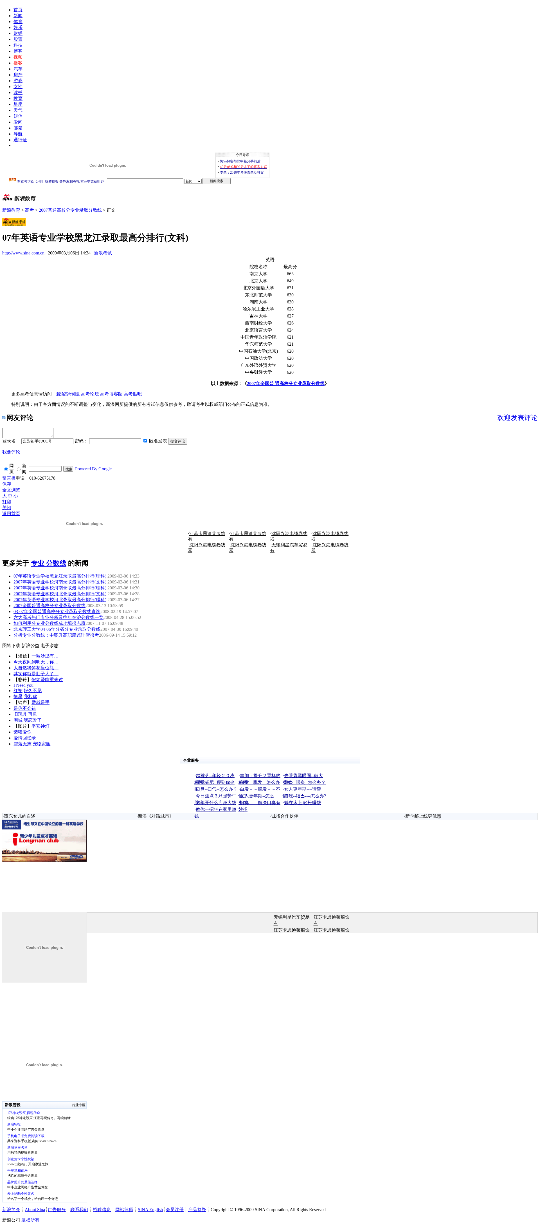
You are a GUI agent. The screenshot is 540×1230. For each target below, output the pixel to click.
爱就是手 (41, 702)
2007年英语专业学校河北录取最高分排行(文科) (60, 593)
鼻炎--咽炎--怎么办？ (305, 782)
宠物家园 (42, 743)
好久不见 (33, 690)
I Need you (23, 685)
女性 (18, 86)
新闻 (18, 15)
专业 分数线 (48, 563)
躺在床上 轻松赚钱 (302, 802)
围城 (18, 720)
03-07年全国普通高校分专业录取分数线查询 (57, 611)
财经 (18, 33)
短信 (18, 116)
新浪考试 (103, 253)
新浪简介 (11, 1209)
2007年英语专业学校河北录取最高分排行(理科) (60, 599)
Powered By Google (93, 468)
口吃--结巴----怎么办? (305, 795)
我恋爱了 (33, 720)
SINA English (150, 1209)
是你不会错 (25, 708)
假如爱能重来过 (47, 679)
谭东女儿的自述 (19, 816)
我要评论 (11, 451)
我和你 (30, 696)
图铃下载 (11, 645)
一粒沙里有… (45, 656)
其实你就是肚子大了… (36, 673)
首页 (18, 9)
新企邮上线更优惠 (423, 816)
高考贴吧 (133, 394)
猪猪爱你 (23, 732)
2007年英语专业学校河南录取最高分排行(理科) (60, 587)
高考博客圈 (111, 394)
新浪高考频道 (68, 394)
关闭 (6, 507)
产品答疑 (197, 1209)
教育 (18, 98)
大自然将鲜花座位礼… (36, 667)
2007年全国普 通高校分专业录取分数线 (286, 383)
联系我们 (79, 1209)
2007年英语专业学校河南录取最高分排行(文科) (60, 582)
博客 (18, 51)
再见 (32, 714)
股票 (18, 39)
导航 (18, 133)
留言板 (9, 478)
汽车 (18, 68)
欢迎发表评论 (517, 417)
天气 (18, 110)
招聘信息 (102, 1209)
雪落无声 (23, 743)
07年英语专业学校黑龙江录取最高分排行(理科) (60, 576)
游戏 (18, 80)
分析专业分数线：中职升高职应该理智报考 (56, 635)
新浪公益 (30, 645)
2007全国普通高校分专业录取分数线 (50, 605)
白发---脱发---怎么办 (260, 782)
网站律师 (124, 1209)
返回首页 (11, 513)
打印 (6, 501)
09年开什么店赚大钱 (216, 802)
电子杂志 (49, 645)
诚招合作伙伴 (284, 816)
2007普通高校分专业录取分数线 (70, 210)
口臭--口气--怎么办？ (216, 789)
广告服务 (57, 1209)
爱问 (18, 122)
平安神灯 (41, 726)
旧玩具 (20, 714)
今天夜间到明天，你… (36, 661)
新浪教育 (11, 210)
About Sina (35, 1209)
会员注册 (175, 1209)
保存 (6, 484)
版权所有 (30, 1220)
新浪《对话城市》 (156, 816)
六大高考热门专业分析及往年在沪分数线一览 (59, 617)
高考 (29, 210)
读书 (18, 92)
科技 (18, 45)
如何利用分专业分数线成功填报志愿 (50, 623)
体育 (18, 21)
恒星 (18, 696)
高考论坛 (90, 394)
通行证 (20, 139)
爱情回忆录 (25, 737)
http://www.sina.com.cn (23, 253)
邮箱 (18, 128)
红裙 (18, 690)
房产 (18, 74)
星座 (18, 104)
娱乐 (18, 27)
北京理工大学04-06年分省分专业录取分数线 (57, 629)
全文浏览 (11, 489)
